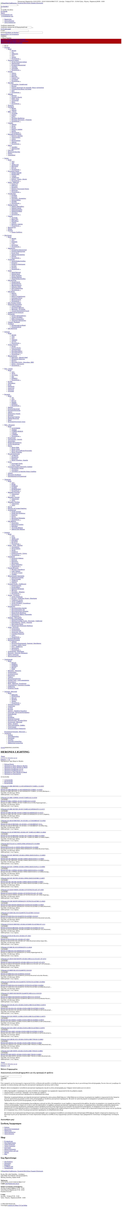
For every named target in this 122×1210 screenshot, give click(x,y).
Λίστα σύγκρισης (9, 21)
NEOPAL (14, 699)
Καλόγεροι (14, 190)
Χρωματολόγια (8, 1168)
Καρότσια (14, 560)
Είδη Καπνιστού (12, 328)
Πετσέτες (14, 267)
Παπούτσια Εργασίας (17, 577)
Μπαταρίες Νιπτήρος (14, 502)
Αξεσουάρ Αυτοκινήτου (15, 741)
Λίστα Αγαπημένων (9, 22)
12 (14, 758)
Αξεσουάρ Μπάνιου (17, 527)
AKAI (13, 373)
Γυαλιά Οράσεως (16, 306)
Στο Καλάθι (4, 11)
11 (12, 758)
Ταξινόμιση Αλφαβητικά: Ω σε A (13, 770)
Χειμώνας (11, 105)
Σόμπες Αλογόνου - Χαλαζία (19, 460)
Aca (12, 52)
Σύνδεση (3, 29)
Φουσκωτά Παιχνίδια (14, 152)
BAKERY (14, 242)
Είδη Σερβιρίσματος (17, 288)
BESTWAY (14, 166)
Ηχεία (9, 385)
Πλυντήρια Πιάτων (16, 351)
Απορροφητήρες (16, 349)
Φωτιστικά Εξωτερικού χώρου (16, 421)
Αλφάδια (14, 574)
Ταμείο (3, 13)
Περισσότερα (16, 58)
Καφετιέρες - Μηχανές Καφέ (19, 357)
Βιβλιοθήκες (15, 221)
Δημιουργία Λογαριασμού (11, 1129)
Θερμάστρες (15, 457)
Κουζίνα (10, 230)
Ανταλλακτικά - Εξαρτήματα (16, 651)
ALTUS (13, 341)
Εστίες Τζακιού (15, 465)
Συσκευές (7, 332)
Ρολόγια (13, 256)
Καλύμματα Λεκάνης (17, 524)
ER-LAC (14, 698)
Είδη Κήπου (11, 291)
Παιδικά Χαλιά (15, 274)
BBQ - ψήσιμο (12, 111)
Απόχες (13, 139)
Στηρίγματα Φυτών (16, 298)
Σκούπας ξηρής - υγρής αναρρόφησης (18, 680)
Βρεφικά (13, 86)
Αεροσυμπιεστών (13, 674)
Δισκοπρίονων (12, 682)
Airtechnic (14, 340)
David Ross (14, 245)
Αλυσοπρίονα (15, 547)
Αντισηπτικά (14, 100)
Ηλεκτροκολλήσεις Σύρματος (19, 611)
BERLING (14, 695)
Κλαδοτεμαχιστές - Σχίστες (19, 553)
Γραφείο (10, 216)
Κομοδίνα (14, 197)
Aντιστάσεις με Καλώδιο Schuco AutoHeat (23, 471)
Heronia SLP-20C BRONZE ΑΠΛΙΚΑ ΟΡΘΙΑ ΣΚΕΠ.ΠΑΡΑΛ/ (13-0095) (22, 858)
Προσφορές (7, 1163)
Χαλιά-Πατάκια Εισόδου (18, 261)
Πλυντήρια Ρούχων (16, 352)
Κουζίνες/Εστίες (16, 348)
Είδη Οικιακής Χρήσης (14, 303)
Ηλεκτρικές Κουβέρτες (14, 474)
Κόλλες (10, 715)
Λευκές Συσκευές (13, 344)
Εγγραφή (8, 29)
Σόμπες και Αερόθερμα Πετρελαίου (21, 450)
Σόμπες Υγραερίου (16, 452)
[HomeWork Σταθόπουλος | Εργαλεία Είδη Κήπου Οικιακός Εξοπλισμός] (22, 3)
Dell (12, 376)
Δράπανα (14, 642)
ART (12, 163)
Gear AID (10, 150)
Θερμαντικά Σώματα (14, 454)
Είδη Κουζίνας (12, 280)
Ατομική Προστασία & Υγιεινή (20, 311)
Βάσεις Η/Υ (14, 219)
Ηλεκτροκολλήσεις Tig (18, 609)
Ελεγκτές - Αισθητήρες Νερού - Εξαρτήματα (24, 598)
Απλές (13, 495)
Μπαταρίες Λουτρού (13, 497)
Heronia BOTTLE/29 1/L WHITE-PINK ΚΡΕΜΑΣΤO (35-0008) (19, 847)
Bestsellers (7, 1165)
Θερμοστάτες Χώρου (17, 468)
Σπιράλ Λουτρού (16, 511)
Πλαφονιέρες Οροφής (14, 413)
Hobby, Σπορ (15, 99)
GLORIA (14, 487)
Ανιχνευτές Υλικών (16, 572)
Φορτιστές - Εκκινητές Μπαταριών (18, 653)
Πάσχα (10, 145)
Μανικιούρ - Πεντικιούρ (18, 309)
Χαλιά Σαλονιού (16, 272)
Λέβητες (10, 473)
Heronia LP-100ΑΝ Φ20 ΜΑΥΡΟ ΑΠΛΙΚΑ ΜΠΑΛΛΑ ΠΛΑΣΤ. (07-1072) (23, 962)
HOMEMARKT (16, 489)
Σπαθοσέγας (11, 687)
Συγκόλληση (11, 606)
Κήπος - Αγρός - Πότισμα (15, 545)
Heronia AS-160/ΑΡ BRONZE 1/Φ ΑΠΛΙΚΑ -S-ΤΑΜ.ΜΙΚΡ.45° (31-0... (22, 824)
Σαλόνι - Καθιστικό (13, 182)
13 (16, 758)
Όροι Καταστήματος (10, 1143)
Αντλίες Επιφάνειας (17, 597)
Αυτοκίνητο (7, 733)
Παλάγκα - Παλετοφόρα (15, 617)
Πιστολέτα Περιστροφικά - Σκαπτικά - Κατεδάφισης (26, 643)
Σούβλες (13, 115)
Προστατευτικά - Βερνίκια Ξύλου (17, 720)
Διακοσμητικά (15, 63)
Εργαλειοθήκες (15, 587)
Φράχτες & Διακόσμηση (18, 296)
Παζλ (13, 91)
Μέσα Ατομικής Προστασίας (16, 576)
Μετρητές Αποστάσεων (18, 569)
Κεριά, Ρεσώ (15, 253)
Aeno (13, 336)
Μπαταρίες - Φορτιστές (14, 670)
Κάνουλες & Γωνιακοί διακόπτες (17, 508)
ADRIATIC (14, 54)
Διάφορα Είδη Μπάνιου (18, 529)
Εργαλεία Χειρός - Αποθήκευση (17, 584)
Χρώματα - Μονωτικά (10, 691)
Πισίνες (10, 153)
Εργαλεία (7, 532)
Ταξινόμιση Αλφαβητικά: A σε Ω (13, 769)
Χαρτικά (13, 74)
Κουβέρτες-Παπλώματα (18, 264)
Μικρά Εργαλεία (16, 299)
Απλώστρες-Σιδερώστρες (18, 320)
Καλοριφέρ (14, 458)
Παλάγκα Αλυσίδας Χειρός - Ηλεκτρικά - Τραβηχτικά (26, 621)
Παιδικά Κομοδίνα (16, 209)
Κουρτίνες (14, 262)
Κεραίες (10, 381)
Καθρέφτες (14, 185)
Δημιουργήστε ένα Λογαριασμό (10, 34)
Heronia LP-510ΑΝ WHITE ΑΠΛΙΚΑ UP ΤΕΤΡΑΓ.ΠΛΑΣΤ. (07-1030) (21, 893)
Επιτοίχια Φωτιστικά (14, 409)
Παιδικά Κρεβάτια (16, 211)
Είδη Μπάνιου (12, 521)
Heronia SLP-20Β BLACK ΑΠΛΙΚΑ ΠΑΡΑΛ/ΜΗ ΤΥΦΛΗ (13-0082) (21, 1043)
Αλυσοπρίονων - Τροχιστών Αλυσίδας (19, 685)
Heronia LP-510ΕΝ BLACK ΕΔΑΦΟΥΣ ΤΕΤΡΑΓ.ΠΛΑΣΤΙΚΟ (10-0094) (22, 985)
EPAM (13, 484)
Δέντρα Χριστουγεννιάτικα (19, 62)
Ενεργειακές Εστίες (17, 463)
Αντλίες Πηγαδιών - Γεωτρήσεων (21, 603)
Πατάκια (10, 735)
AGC (13, 55)
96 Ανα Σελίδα (8, 783)
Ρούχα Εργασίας (16, 579)
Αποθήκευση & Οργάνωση (15, 312)
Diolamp (13, 402)
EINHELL (14, 378)
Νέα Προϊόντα (8, 1161)
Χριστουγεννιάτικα (13, 60)
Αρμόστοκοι (11, 706)
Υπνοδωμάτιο (12, 193)
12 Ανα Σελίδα (8, 780)
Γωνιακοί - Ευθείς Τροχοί (18, 645)
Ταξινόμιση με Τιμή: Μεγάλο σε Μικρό (15, 772)
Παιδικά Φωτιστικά (13, 418)
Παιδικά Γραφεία (16, 208)
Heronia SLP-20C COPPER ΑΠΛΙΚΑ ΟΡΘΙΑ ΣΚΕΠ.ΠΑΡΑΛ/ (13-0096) (22, 870)
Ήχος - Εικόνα (8, 368)
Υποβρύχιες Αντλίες (17, 600)
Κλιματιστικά (12, 438)
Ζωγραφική (14, 79)
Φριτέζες (14, 360)
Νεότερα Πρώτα (9, 764)
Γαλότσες (14, 582)
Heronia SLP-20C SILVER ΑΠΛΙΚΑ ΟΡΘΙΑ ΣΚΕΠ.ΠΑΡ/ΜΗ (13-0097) (22, 881)
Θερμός (13, 128)
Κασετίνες (14, 76)
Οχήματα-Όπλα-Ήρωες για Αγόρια (21, 89)
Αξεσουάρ (14, 113)
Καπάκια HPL (15, 174)
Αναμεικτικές (15, 494)
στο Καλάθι (4, 788)
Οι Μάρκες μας (8, 1166)
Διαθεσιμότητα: (5, 794)
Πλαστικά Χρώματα (13, 719)
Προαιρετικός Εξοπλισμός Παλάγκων (22, 625)
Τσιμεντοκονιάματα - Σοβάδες (16, 725)
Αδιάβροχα (14, 580)
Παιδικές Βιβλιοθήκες (17, 206)
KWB (13, 669)
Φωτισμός (7, 394)
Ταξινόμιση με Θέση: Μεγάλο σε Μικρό (15, 767)
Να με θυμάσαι (7, 38)
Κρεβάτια (14, 195)
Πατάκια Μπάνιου (16, 277)
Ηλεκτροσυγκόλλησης (14, 678)
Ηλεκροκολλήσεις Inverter (19, 608)
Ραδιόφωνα (11, 386)
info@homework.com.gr (12, 1183)
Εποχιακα (7, 47)
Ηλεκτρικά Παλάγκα (17, 619)
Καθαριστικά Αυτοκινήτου (15, 743)
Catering (13, 176)
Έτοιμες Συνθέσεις (16, 232)
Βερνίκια (10, 709)
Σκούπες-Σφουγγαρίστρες (18, 315)
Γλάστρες (14, 295)
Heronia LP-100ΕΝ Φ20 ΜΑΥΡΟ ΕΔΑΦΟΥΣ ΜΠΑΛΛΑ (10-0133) (20, 997)
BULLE (13, 168)
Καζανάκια (14, 526)
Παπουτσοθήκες (16, 200)
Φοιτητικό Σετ (12, 227)
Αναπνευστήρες (15, 137)
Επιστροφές (7, 1147)
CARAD (14, 433)
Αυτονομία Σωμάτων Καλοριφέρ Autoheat (20, 466)
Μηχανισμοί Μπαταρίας (18, 518)
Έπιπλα (6, 158)
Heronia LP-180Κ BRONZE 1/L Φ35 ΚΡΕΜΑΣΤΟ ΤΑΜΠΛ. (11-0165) (21, 789)
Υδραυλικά (7, 479)
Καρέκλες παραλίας (17, 136)
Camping (10, 123)
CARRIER (14, 434)
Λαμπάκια (14, 66)
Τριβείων (10, 677)
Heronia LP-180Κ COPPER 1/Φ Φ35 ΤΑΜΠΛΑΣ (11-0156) (18, 801)
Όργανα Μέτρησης (13, 568)
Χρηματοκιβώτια (16, 327)
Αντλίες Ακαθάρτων (17, 601)
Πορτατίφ (10, 415)
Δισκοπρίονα (15, 648)
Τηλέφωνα (11, 389)
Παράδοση (11, 43)
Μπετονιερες (15, 563)
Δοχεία (13, 126)
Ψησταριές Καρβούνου (17, 118)
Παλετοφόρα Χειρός (17, 624)
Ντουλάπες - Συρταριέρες (18, 198)
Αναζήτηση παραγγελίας (7, 27)
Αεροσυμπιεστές (16, 630)
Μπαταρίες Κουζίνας (14, 492)
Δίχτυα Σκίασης (15, 548)
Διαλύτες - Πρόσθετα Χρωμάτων (17, 711)
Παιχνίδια (10, 83)
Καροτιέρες (14, 561)
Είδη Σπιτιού (8, 235)
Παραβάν (14, 201)
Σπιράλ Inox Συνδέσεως (18, 513)
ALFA (13, 537)
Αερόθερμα (14, 455)
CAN (13, 243)
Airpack (13, 57)
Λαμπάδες (14, 147)
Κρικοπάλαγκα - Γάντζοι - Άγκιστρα (21, 622)
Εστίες (10, 462)
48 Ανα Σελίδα (8, 781)
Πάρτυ (13, 102)
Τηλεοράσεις (11, 383)
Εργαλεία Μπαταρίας (14, 638)
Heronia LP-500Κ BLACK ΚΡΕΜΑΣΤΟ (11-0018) (15, 951)
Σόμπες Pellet (15, 447)
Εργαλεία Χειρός (16, 585)
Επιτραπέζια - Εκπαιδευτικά (19, 84)
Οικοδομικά (11, 556)
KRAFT (13, 667)
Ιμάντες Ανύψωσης (13, 654)
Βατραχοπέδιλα (15, 140)
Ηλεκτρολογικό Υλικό (14, 656)
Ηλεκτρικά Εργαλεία (14, 640)
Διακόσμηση (11, 248)
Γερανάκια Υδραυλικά (17, 633)
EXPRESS (14, 486)
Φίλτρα (10, 507)
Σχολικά (10, 71)
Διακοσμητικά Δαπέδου (18, 254)
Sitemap (6, 1152)
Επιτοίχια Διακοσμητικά (18, 251)
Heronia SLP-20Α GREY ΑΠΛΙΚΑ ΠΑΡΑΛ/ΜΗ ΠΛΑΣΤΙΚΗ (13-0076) (22, 1031)
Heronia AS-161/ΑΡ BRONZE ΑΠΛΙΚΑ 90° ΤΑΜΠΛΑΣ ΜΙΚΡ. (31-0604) (22, 835)
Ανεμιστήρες (11, 441)
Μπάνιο (10, 229)
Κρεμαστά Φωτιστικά (14, 410)
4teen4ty (13, 50)
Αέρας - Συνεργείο (13, 627)
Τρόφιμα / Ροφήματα (14, 322)
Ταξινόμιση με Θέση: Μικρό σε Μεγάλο (15, 766)
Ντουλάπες (14, 213)
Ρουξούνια (14, 515)
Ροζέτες (13, 516)
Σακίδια (13, 131)
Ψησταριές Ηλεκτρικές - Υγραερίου (21, 119)
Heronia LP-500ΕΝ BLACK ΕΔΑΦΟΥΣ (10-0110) (15, 974)
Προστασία (11, 738)
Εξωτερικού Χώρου (13, 171)
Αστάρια (10, 707)
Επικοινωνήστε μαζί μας (11, 1151)
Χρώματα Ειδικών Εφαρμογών (17, 728)
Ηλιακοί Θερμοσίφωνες (15, 442)
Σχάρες (13, 116)
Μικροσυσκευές (12, 356)
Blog (5, 1154)
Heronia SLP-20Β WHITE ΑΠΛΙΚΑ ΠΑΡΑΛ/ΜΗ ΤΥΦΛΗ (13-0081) (21, 1054)
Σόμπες (10, 446)
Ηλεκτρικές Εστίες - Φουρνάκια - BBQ (22, 362)
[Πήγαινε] (32, 27)
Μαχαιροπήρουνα (16, 285)
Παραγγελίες (8, 19)
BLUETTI (14, 542)
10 (11, 758)
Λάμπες (10, 412)
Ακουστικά (11, 388)
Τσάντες (13, 73)
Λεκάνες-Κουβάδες (17, 317)
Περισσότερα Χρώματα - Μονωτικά (15, 731)
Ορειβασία (11, 107)
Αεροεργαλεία (15, 629)
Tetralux (13, 701)
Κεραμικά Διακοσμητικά (18, 65)
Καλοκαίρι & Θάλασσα (14, 134)
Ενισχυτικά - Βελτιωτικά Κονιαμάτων (18, 712)
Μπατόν (13, 108)
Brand (9, 49)
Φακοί (9, 420)
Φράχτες (13, 293)
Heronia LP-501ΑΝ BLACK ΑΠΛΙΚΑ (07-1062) (15, 939)
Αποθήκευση (15, 177)
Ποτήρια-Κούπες (16, 283)
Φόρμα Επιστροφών (10, 1149)
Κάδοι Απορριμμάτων (17, 319)
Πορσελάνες (15, 523)
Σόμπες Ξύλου (15, 449)
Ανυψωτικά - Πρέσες (17, 632)
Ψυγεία (13, 346)
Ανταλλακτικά (12, 510)
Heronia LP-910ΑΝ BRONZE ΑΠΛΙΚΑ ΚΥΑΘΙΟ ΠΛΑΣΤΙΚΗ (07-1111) (22, 928)
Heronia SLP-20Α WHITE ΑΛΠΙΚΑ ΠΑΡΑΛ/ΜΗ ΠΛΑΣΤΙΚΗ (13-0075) (22, 1020)
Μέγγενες (14, 590)
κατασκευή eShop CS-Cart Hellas (17, 1205)
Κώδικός (3, 32)
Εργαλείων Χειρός (13, 688)
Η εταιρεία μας (8, 1141)
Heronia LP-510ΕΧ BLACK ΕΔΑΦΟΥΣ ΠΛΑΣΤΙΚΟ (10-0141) (19, 916)
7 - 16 (8, 759)
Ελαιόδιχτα (14, 552)
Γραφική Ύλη (15, 78)
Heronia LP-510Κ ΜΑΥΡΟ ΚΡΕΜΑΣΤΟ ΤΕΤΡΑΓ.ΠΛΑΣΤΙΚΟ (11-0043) (22, 905)
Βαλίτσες (14, 95)
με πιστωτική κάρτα (14, 41)
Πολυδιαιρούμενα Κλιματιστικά (17, 476)
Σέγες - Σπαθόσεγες (17, 646)
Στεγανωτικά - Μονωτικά (15, 722)
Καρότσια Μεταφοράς (17, 589)
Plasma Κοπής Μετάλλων (18, 613)
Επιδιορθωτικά (12, 714)
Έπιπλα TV (14, 184)
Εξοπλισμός (11, 314)
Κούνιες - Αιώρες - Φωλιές (19, 179)
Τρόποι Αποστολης (9, 1146)
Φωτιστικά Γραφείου (14, 417)
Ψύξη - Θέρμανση (9, 425)
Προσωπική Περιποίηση (15, 304)
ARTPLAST (15, 164)
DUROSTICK (15, 696)
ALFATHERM (15, 428)
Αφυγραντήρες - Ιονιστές (15, 439)
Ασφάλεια (11, 323)
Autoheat (14, 429)
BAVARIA (14, 540)
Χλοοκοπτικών (12, 672)
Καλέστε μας (13, 39)
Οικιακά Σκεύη (15, 282)
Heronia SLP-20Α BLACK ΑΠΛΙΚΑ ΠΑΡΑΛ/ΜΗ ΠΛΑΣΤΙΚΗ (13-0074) (22, 1008)
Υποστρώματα (12, 727)
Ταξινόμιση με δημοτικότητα (12, 774)
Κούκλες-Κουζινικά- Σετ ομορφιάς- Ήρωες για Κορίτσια (27, 87)
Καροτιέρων (11, 675)
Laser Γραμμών (15, 571)
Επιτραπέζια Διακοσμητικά (19, 250)
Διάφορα (10, 94)
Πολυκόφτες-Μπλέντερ (18, 359)
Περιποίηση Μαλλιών (17, 307)
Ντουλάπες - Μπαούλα (17, 592)
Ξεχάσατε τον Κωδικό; (12, 32)
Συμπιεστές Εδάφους (17, 558)
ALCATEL (14, 375)
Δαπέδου (10, 407)
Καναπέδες (14, 187)
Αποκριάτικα (11, 155)
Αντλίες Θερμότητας (14, 444)
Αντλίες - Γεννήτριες (14, 595)
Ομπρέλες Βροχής (16, 97)
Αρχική (3, 747)
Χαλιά (9, 270)
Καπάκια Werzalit (16, 172)
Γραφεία (13, 222)
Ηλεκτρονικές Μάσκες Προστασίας (21, 614)
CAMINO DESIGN (17, 431)
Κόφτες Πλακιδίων (16, 564)
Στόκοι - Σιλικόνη (13, 723)
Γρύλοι (13, 635)
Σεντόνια (13, 266)
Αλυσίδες (10, 740)
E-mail (2, 30)
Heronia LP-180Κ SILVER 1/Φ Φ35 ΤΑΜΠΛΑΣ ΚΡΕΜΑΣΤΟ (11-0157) (22, 812)
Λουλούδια (14, 68)
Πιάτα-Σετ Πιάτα (16, 287)
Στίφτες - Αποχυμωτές (17, 364)
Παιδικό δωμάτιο (13, 205)
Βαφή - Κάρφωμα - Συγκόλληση (17, 683)
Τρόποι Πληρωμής (9, 1144)
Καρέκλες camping (16, 129)
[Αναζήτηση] (18, 5)
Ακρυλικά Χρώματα (13, 704)
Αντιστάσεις (14, 470)
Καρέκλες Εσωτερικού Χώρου (20, 189)
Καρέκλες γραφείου (17, 224)
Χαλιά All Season (16, 275)
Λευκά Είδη (11, 259)
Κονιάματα (11, 717)
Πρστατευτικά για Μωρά (18, 325)
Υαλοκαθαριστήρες (13, 736)
